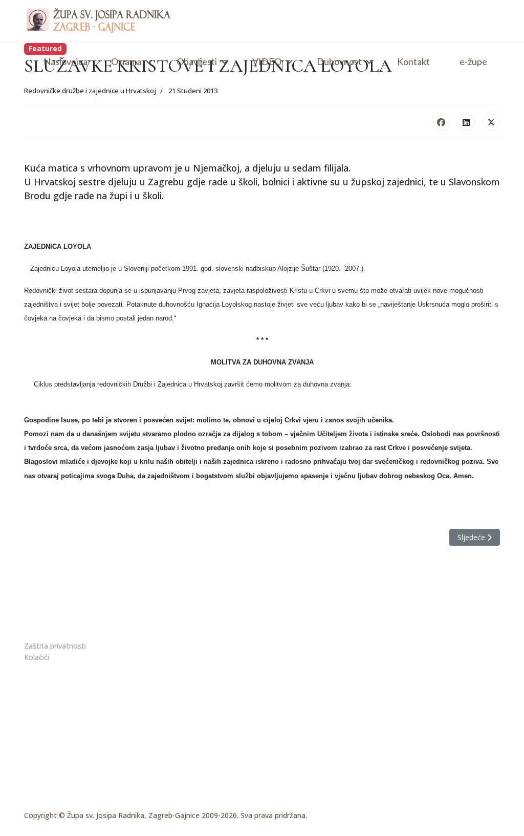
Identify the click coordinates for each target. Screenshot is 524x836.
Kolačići (36, 657)
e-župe (473, 61)
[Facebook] (441, 122)
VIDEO (266, 61)
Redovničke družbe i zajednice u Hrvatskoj (90, 90)
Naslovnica (65, 61)
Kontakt (413, 61)
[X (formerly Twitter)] (491, 122)
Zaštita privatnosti (55, 646)
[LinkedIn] (466, 122)
